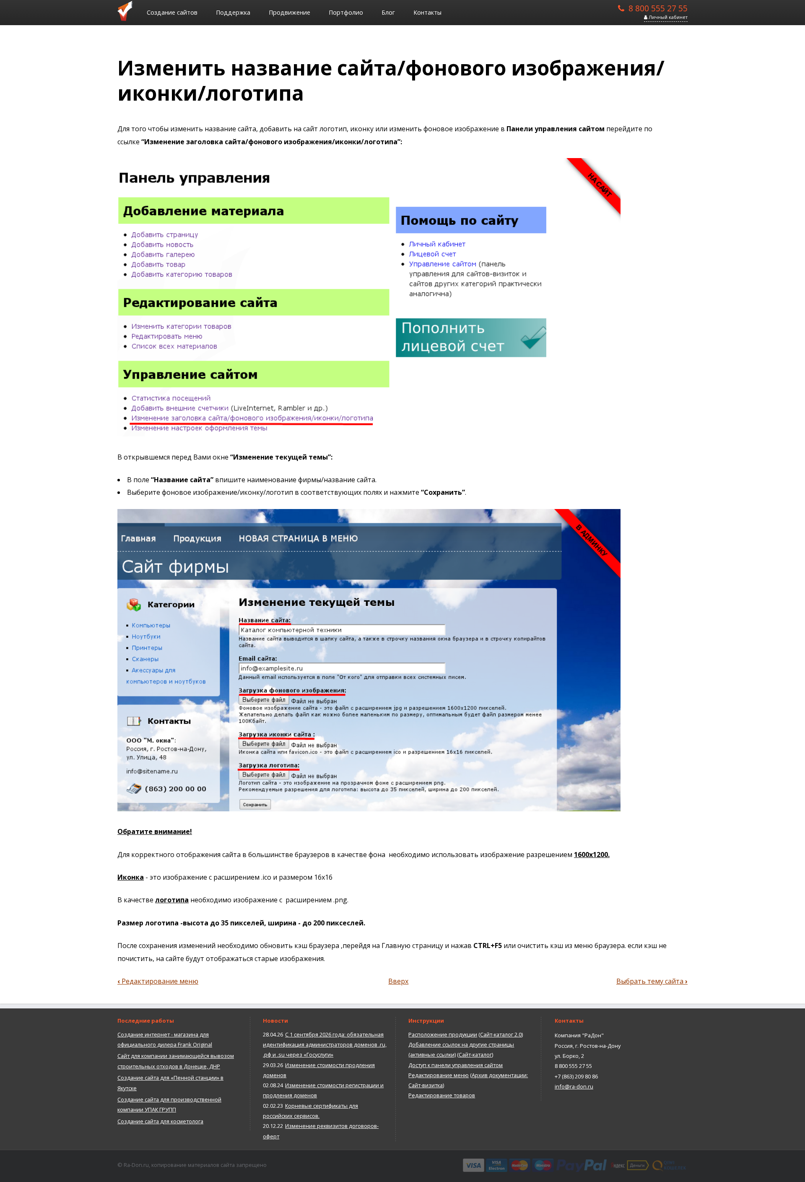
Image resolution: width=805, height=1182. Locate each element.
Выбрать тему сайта (652, 981)
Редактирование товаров (441, 1095)
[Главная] (127, 10)
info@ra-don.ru (574, 1086)
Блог (388, 12)
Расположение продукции (442, 1034)
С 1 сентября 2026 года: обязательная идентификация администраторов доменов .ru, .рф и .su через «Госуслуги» (325, 1045)
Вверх (398, 981)
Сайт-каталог (475, 1054)
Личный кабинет (667, 17)
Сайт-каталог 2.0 (501, 1034)
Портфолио (346, 12)
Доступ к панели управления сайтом (455, 1065)
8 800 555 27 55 (658, 8)
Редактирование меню (157, 981)
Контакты (427, 12)
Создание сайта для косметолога (160, 1121)
